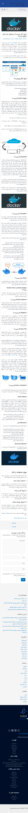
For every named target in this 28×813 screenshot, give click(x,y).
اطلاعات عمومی (23, 673)
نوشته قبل (14, 523)
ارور (25, 671)
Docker (13, 355)
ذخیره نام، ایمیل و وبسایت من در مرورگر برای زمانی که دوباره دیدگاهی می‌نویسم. (14, 574)
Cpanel (24, 666)
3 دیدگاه (24, 39)
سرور (25, 678)
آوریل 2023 (24, 640)
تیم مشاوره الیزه (14, 798)
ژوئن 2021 (24, 654)
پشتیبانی (14, 752)
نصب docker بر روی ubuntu (20, 598)
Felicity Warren (23, 618)
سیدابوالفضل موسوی (22, 630)
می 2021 (24, 656)
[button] (22, 9)
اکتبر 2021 (24, 645)
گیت (25, 680)
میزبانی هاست (14, 748)
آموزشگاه (20, 39)
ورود (25, 695)
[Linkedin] (15, 730)
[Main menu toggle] (2, 3)
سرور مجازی (14, 745)
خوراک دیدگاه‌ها (23, 699)
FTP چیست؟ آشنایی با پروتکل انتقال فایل (18, 607)
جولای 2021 (23, 651)
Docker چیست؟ (14, 43)
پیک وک (14, 799)
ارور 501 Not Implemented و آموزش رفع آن (17, 609)
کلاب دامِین (14, 796)
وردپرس (24, 686)
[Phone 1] (4, 9)
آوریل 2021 (24, 658)
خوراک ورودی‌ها (23, 697)
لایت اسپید (24, 601)
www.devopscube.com (19, 518)
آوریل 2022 (24, 643)
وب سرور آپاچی (23, 684)
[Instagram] (2, 9)
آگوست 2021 (23, 649)
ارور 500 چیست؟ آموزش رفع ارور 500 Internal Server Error (14, 763)
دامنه (25, 675)
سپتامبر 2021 (23, 647)
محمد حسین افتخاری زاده (21, 622)
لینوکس (16, 39)
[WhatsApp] (9, 730)
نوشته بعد (14, 526)
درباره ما (14, 753)
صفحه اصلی (14, 743)
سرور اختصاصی (14, 747)
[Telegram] (12, 730)
